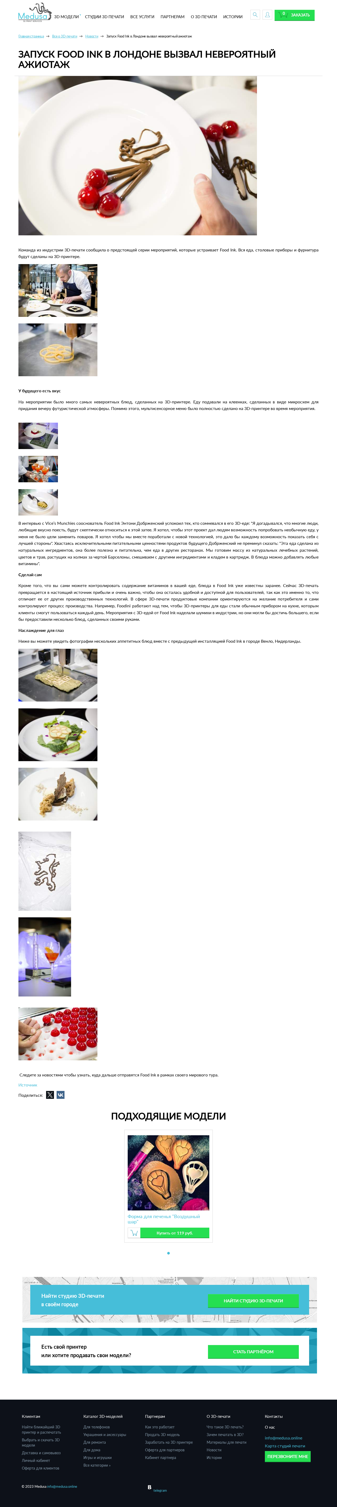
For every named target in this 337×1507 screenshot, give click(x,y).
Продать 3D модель (162, 1434)
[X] (50, 1095)
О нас (270, 1427)
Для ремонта (94, 1442)
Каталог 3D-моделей (103, 1416)
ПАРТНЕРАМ (173, 16)
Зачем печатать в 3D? (225, 1434)
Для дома (91, 1450)
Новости (214, 1450)
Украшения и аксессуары (104, 1434)
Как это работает (160, 1427)
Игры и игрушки (97, 1457)
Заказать (300, 15)
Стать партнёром (253, 1351)
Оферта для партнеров (165, 1450)
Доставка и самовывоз (41, 1453)
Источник (27, 1084)
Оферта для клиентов (40, 1468)
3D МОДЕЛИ (66, 16)
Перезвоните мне (287, 1456)
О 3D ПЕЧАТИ (204, 16)
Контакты (274, 1416)
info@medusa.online (283, 1437)
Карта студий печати (285, 1445)
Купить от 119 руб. (175, 1232)
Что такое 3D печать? (225, 1427)
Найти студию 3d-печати (253, 1300)
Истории (214, 1457)
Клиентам (31, 1416)
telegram (160, 1490)
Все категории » (97, 1465)
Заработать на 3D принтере (169, 1442)
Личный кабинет (36, 1460)
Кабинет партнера (160, 1457)
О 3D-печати (218, 1416)
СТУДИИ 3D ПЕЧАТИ (104, 16)
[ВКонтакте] (61, 1095)
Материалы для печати (226, 1442)
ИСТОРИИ (232, 16)
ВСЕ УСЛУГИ (142, 16)
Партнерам (155, 1416)
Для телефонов (96, 1427)
